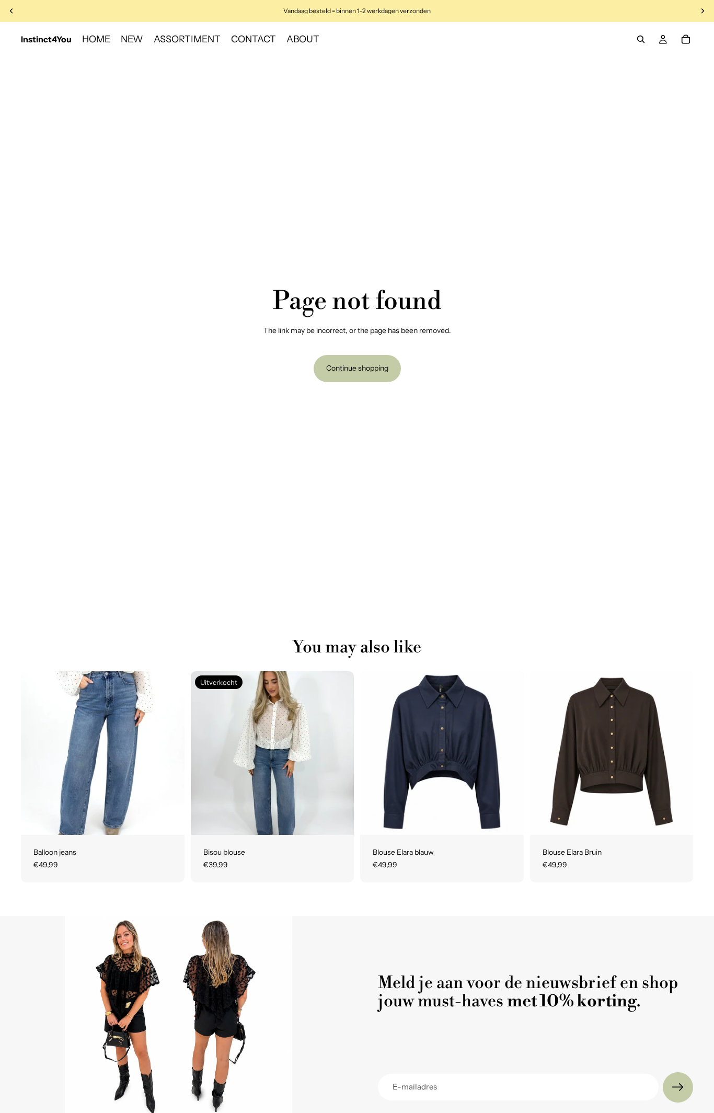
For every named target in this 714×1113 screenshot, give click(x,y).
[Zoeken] (640, 39)
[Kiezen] (168, 818)
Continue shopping (357, 368)
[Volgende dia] (169, 753)
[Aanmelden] (678, 1087)
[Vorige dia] (36, 753)
